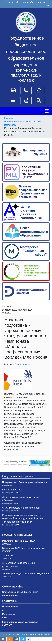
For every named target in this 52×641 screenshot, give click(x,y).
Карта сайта (28, 2)
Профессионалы (22, 364)
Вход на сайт (12, 2)
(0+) (47, 5)
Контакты (42, 2)
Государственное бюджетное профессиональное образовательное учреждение (26, 51)
